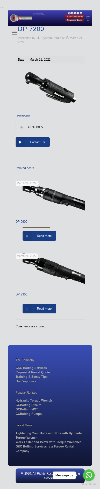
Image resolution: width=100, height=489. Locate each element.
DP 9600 (21, 221)
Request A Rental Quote (33, 372)
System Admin (51, 38)
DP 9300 (21, 294)
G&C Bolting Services (31, 368)
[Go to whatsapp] (89, 475)
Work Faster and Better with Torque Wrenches (48, 442)
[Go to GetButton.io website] (88, 484)
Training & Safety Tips (31, 376)
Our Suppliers (26, 381)
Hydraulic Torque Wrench (34, 400)
